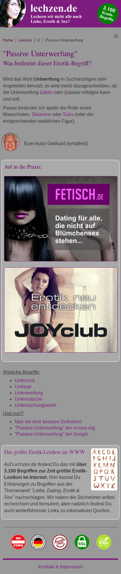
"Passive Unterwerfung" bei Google (51, 434)
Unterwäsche (28, 399)
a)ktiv (47, 92)
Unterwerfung (29, 392)
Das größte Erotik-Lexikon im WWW (44, 451)
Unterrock (25, 380)
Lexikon (25, 40)
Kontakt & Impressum (60, 566)
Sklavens (41, 114)
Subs (68, 114)
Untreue (23, 386)
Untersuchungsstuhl (35, 405)
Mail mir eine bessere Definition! (48, 421)
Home (8, 40)
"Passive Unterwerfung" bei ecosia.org (55, 427)
